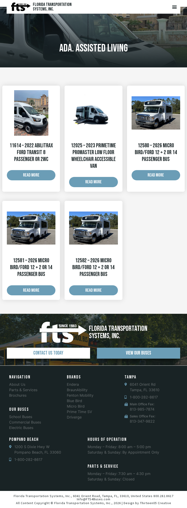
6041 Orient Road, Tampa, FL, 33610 (101, 496)
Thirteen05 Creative (155, 503)
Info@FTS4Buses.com (93, 499)
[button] (174, 7)
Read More (31, 175)
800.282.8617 (163, 496)
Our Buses (19, 409)
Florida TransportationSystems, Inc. (52, 7)
